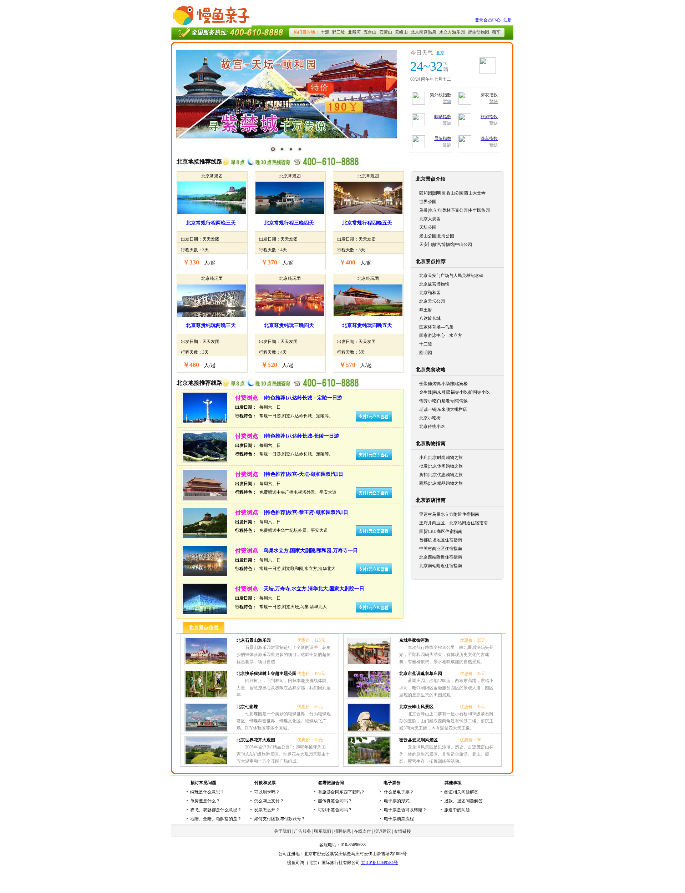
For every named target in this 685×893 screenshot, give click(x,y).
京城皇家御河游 (414, 640)
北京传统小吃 (432, 426)
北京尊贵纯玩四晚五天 (367, 325)
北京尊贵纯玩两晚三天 (211, 325)
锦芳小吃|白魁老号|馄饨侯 (443, 400)
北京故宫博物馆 (434, 284)
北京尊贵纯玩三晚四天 (289, 325)
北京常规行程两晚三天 (211, 223)
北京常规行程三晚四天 (289, 223)
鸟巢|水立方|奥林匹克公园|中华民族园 (454, 210)
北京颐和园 (430, 292)
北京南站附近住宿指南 (440, 565)
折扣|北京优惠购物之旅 (441, 474)
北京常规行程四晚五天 (367, 223)
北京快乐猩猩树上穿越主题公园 (266, 673)
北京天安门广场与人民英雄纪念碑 (451, 275)
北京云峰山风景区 (416, 706)
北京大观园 (430, 218)
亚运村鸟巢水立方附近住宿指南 (449, 514)
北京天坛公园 (432, 301)
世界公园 (427, 201)
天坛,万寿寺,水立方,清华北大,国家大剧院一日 (314, 588)
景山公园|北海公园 (436, 235)
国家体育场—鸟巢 (436, 326)
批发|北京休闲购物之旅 (441, 466)
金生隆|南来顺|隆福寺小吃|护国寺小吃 (454, 392)
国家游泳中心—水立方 (440, 335)
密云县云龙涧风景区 (418, 739)
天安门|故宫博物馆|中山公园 (445, 244)
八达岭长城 (430, 318)
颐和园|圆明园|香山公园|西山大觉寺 (452, 193)
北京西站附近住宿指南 (440, 557)
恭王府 (425, 309)
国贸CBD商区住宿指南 (440, 531)
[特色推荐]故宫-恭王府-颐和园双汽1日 (306, 512)
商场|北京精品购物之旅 (441, 483)
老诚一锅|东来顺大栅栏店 (443, 409)
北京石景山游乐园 (254, 640)
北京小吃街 (430, 417)
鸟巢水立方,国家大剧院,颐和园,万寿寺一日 (311, 550)
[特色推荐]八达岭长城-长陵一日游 (301, 436)
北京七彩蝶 (247, 706)
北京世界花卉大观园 (256, 739)
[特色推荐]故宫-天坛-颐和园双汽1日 (303, 474)
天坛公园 (427, 227)
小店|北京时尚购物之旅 (441, 457)
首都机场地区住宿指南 (440, 540)
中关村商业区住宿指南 (440, 548)
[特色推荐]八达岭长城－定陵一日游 (303, 397)
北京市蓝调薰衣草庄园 (420, 673)
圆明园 (425, 352)
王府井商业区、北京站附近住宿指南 (453, 522)
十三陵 (425, 344)
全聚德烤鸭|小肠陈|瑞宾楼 (443, 383)
